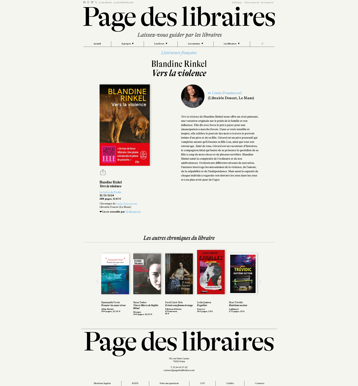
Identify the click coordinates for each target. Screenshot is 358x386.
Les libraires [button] (230, 43)
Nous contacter (251, 2)
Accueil (97, 43)
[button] (97, 281)
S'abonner (237, 2)
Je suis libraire (105, 2)
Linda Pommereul (126, 203)
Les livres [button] (159, 43)
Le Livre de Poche (110, 192)
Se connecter (267, 2)
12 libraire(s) (133, 211)
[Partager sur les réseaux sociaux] (103, 173)
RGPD (135, 383)
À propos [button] (126, 43)
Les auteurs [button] (194, 43)
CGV (202, 383)
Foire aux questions (169, 383)
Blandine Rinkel (179, 64)
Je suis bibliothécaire (124, 2)
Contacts (259, 383)
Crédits (230, 383)
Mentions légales (102, 383)
